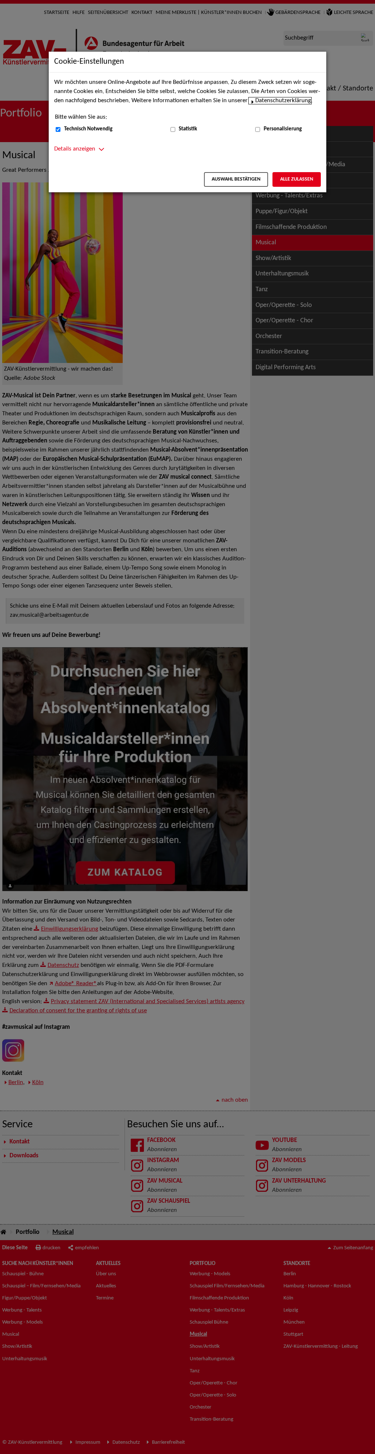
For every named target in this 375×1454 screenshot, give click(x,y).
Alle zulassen (296, 179)
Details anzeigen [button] (74, 149)
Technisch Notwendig (88, 129)
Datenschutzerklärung (283, 101)
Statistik (188, 129)
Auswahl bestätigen (236, 179)
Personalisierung (283, 129)
